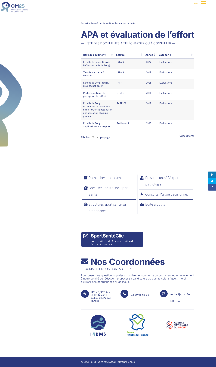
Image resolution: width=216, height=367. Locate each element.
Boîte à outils (98, 23)
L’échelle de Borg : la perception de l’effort (94, 94)
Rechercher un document (107, 177)
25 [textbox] (93, 137)
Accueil (85, 23)
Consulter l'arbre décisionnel (166, 194)
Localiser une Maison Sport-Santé (109, 191)
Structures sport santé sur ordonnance (108, 207)
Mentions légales (126, 361)
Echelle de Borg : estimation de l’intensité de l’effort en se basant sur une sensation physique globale (97, 110)
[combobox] (95, 137)
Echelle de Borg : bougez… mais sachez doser (97, 84)
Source (120, 55)
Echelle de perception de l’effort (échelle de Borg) (96, 63)
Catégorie (165, 55)
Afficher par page (95, 137)
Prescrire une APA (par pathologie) (161, 181)
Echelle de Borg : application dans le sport (96, 125)
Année (149, 55)
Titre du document (94, 55)
